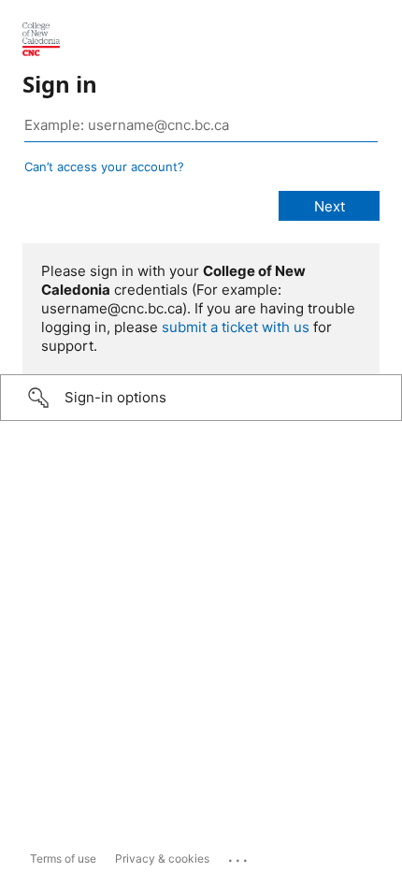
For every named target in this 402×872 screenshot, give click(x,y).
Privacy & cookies (162, 858)
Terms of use (63, 858)
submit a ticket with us (235, 327)
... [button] (239, 856)
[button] (201, 397)
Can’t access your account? (104, 166)
